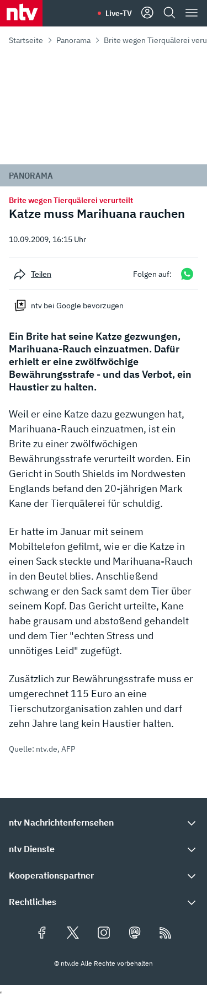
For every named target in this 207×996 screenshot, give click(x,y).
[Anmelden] (147, 13)
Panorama (73, 40)
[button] (103, 822)
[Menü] (191, 13)
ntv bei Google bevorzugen (77, 305)
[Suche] (169, 13)
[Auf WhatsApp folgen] (187, 274)
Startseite (26, 40)
